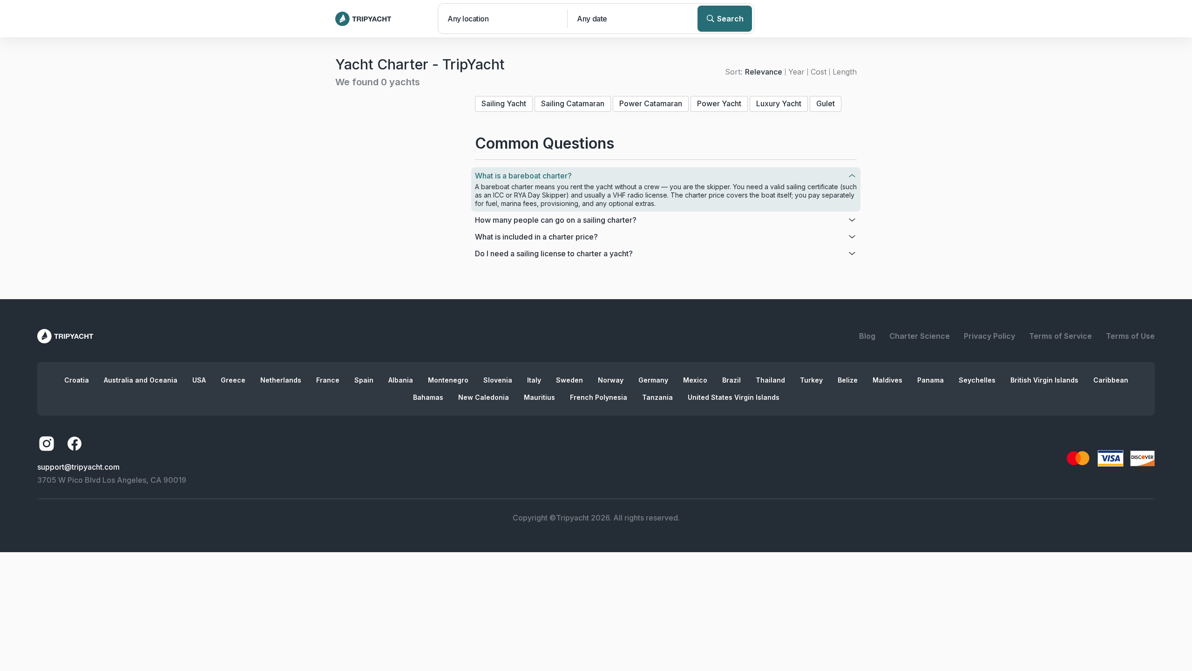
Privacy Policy (989, 336)
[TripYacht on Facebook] (74, 443)
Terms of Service (1060, 336)
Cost (818, 71)
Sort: (733, 71)
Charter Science (919, 336)
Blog (867, 336)
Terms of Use (1130, 336)
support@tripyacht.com (78, 467)
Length (845, 71)
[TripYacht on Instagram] (46, 443)
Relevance (763, 71)
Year (796, 71)
